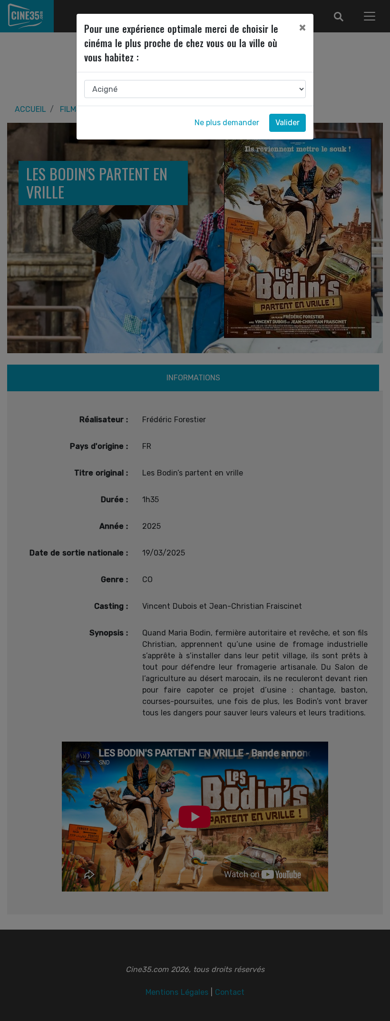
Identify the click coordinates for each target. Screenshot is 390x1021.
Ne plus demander (227, 122)
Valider (287, 122)
